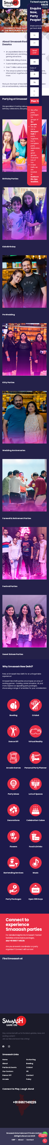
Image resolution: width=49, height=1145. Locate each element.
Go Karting (31, 1059)
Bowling (29, 1063)
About (5, 1063)
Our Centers (7, 1071)
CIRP (13, 1140)
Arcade (5, 1079)
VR (27, 1071)
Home (4, 1059)
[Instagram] (9, 1046)
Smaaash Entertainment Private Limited (24, 1133)
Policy (28, 1079)
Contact (29, 1075)
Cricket (29, 1067)
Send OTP (34, 51)
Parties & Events (9, 1067)
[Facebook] (3, 1046)
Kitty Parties (8, 382)
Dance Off (6, 1075)
